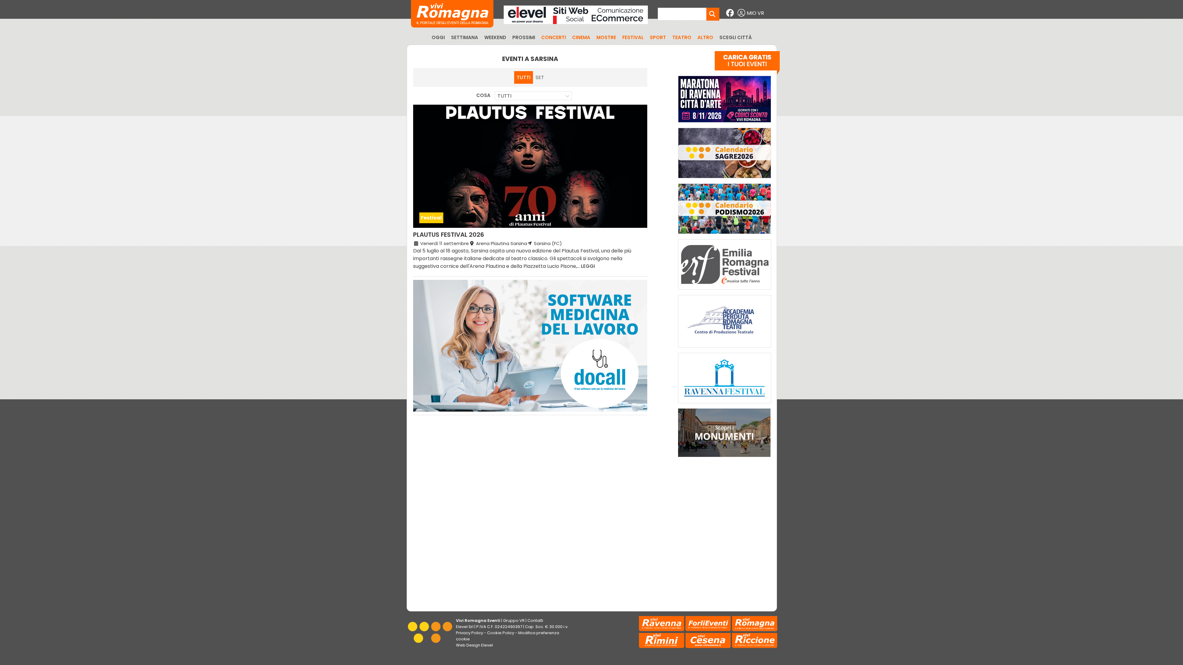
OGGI (438, 37)
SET (539, 77)
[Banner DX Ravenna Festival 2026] (724, 404)
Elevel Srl (465, 627)
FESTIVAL (633, 37)
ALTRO (705, 37)
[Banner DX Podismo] (724, 235)
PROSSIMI (523, 37)
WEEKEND (495, 37)
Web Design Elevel (474, 645)
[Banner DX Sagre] (724, 179)
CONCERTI (553, 37)
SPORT (658, 37)
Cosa (483, 95)
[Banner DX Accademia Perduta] (724, 349)
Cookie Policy (500, 633)
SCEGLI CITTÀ (735, 37)
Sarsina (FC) (547, 243)
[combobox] (533, 95)
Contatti (535, 620)
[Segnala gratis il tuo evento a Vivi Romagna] (747, 64)
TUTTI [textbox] (504, 95)
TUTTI (524, 77)
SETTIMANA (464, 37)
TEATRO (681, 37)
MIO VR (755, 13)
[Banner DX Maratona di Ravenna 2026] (724, 123)
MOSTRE (606, 37)
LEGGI (588, 266)
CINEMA (581, 37)
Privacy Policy (469, 633)
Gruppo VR (514, 620)
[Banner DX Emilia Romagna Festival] (724, 291)
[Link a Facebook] (730, 13)
